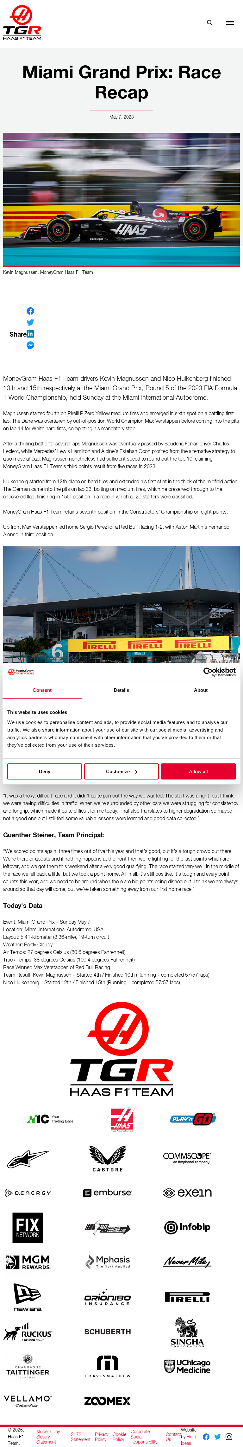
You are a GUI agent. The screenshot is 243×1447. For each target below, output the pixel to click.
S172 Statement (80, 1437)
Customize (118, 771)
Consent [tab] (42, 689)
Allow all (198, 771)
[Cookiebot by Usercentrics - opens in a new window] (208, 672)
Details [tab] (121, 689)
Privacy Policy (101, 1437)
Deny (44, 771)
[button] (230, 22)
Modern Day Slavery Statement (48, 1437)
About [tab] (201, 689)
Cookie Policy (119, 1437)
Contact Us (173, 1437)
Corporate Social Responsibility (144, 1437)
